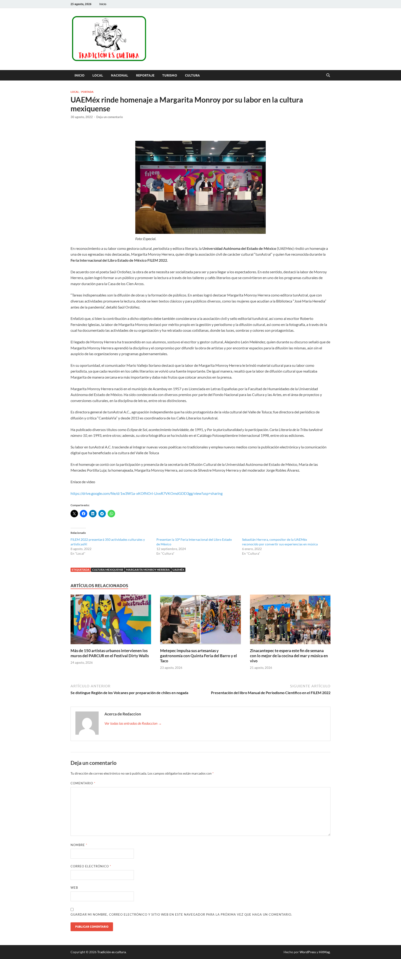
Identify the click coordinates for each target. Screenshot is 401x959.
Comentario (83, 783)
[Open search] (328, 75)
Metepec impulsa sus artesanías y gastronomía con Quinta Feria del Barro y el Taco (198, 655)
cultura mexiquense (107, 569)
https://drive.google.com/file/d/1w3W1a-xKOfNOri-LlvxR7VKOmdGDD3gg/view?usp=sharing (147, 493)
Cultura (192, 75)
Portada (87, 91)
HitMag (324, 952)
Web (74, 887)
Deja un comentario (109, 117)
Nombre (79, 845)
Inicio (102, 4)
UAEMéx (178, 569)
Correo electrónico (91, 866)
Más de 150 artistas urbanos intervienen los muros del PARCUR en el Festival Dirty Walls (110, 653)
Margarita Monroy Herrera (148, 569)
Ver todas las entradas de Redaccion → (133, 723)
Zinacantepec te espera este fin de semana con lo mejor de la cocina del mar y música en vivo (289, 655)
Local (97, 75)
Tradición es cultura (111, 952)
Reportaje (145, 75)
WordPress (308, 952)
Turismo (169, 75)
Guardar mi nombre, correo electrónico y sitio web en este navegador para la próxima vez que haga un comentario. (181, 914)
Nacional (119, 75)
